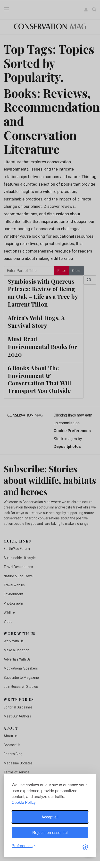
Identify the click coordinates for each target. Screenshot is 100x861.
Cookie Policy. (24, 802)
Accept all (50, 817)
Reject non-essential (50, 832)
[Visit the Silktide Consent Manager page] (85, 846)
